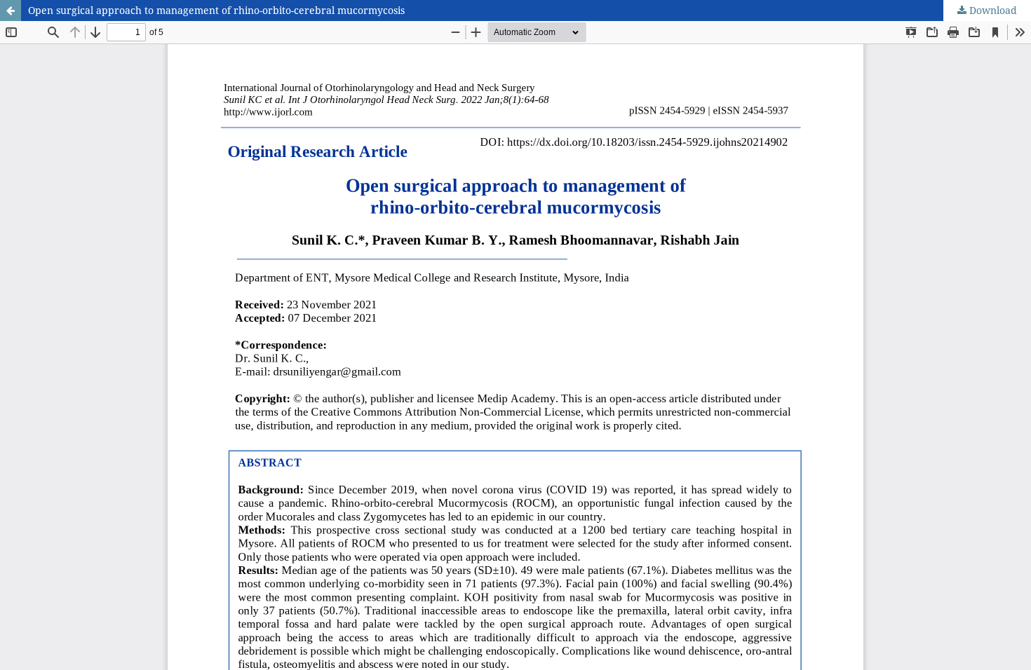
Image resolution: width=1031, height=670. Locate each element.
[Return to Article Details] (10, 10)
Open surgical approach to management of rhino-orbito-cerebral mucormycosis (216, 10)
